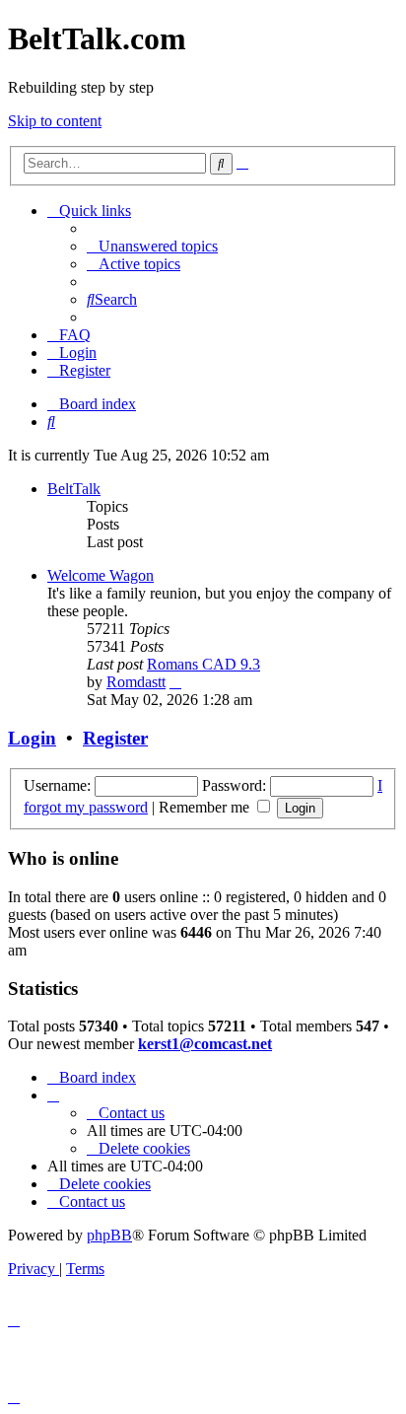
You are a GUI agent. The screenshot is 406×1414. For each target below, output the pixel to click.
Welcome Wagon (100, 575)
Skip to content (55, 120)
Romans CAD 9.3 (203, 664)
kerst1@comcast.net (205, 1043)
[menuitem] (152, 246)
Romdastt (136, 681)
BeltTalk (74, 488)
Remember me (206, 807)
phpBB (109, 1235)
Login (32, 738)
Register (115, 738)
